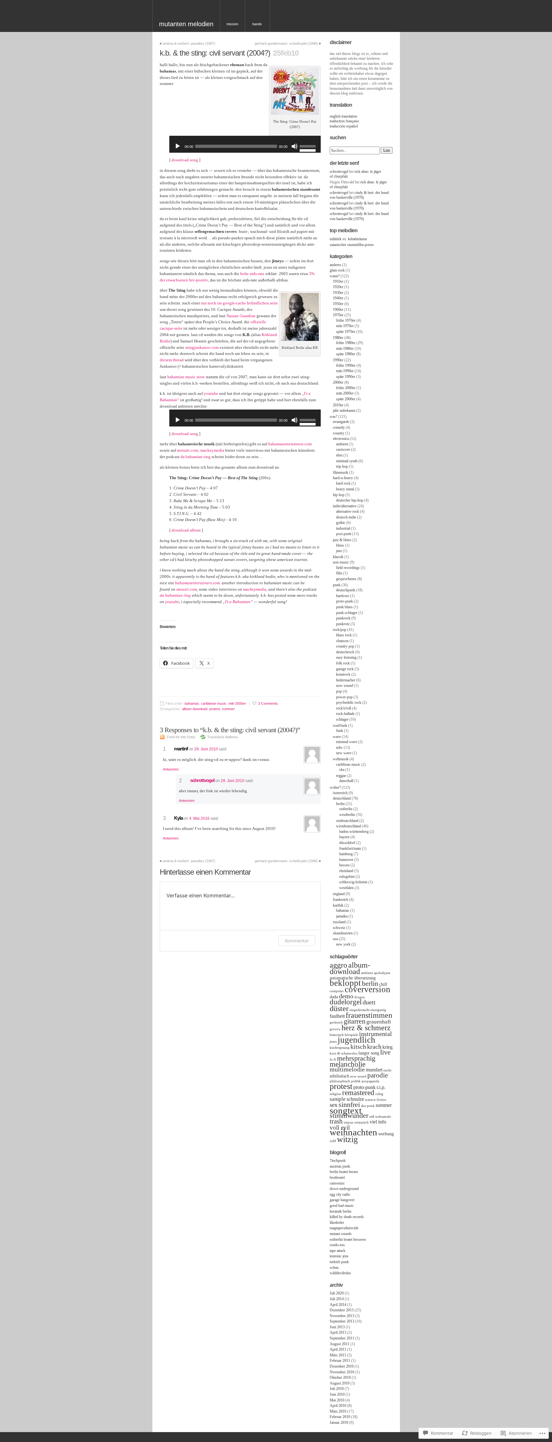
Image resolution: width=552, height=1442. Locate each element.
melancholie (347, 1064)
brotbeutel (337, 1177)
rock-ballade (345, 713)
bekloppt (345, 983)
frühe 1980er (346, 343)
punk (337, 585)
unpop (348, 1122)
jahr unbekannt (344, 410)
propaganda (370, 1081)
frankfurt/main (350, 848)
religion (335, 1094)
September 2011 (342, 1338)
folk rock (343, 663)
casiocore (343, 449)
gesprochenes (346, 579)
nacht (387, 1070)
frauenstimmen (369, 1015)
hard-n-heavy (343, 478)
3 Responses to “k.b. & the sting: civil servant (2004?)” (230, 730)
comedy (339, 427)
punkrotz (342, 624)
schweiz (339, 927)
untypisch (361, 1122)
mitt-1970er (345, 326)
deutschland (342, 798)
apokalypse (382, 973)
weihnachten (353, 1132)
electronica (341, 438)
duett (369, 1002)
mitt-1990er (345, 371)
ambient (342, 444)
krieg (387, 1047)
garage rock (345, 669)
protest (214, 709)
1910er (338, 281)
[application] (245, 146)
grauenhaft (378, 1021)
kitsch (358, 1046)
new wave (343, 753)
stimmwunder (349, 1115)
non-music (341, 562)
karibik (338, 905)
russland (339, 922)
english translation (343, 116)
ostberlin (345, 809)
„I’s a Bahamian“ (238, 601)
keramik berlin (340, 1211)
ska (341, 769)
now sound (344, 685)
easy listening (346, 657)
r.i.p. (381, 1087)
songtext (346, 1110)
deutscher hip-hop (349, 500)
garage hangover (342, 1200)
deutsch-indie (346, 517)
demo (346, 996)
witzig (347, 1139)
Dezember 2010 (342, 1366)
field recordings (348, 567)
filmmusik (340, 472)
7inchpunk (338, 1160)
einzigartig (378, 1010)
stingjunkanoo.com (202, 347)
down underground (344, 1188)
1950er (338, 304)
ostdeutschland (347, 820)
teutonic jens (339, 1256)
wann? (335, 276)
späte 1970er (345, 331)
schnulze (355, 1099)
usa (335, 939)
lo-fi (333, 1059)
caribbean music (213, 703)
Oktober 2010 (340, 1377)
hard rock (343, 483)
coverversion (367, 989)
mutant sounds (341, 1233)
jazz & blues (342, 540)
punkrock (343, 618)
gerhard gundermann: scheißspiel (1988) (286, 43)
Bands (257, 24)
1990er (338, 360)
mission (232, 24)
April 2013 (338, 1332)
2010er (338, 405)
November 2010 (342, 1372)
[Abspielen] (177, 146)
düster (339, 1008)
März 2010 (338, 1411)
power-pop (344, 697)
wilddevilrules (340, 1273)
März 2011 (338, 1355)
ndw (339, 747)
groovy (335, 1029)
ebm (339, 455)
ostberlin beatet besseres (348, 1239)
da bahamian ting (195, 456)
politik (356, 1081)
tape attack (337, 1250)
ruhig (379, 1094)
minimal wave (346, 742)
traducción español (344, 126)
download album (186, 530)
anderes (335, 265)
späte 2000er (345, 399)
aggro (338, 965)
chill (383, 984)
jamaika (342, 916)
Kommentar (297, 940)
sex (334, 1104)
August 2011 (339, 1344)
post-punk (343, 534)
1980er (338, 337)
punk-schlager (346, 612)
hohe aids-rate (252, 273)
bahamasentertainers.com (290, 443)
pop (339, 691)
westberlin (347, 814)
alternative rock (347, 511)
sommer (228, 709)
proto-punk (344, 601)
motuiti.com (187, 450)
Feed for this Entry (181, 737)
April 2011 (338, 1349)
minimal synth (346, 461)
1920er (338, 287)
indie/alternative (344, 506)
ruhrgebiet (347, 876)
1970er (338, 315)
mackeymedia (212, 450)
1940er (338, 298)
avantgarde (341, 421)
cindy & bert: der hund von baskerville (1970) (359, 195)
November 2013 (342, 1316)
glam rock (337, 270)
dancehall (346, 781)
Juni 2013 (337, 1327)
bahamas (192, 703)
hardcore (342, 596)
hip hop (338, 495)
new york (343, 944)
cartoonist (337, 1183)
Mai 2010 (337, 1400)
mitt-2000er (237, 703)
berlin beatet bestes (344, 1172)
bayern (344, 837)
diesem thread (172, 359)
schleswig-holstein (353, 882)
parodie (377, 1075)
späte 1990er (345, 376)
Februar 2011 (340, 1360)
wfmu (334, 1267)
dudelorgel (346, 1002)
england (339, 894)
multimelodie (347, 1069)
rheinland (346, 871)
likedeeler (337, 1222)
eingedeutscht (359, 1010)
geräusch (336, 1022)
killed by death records (347, 1217)
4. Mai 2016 (199, 818)
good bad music (342, 1205)
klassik (338, 557)
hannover (346, 859)
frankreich (340, 899)
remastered (358, 1093)
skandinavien (343, 933)
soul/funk (340, 725)
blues (340, 545)
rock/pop (339, 629)
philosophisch (340, 1081)
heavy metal (345, 489)
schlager (342, 719)
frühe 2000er (346, 388)
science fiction (375, 1099)
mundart (374, 1069)
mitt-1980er (345, 348)
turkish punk (339, 1262)
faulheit (337, 1016)
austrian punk (340, 1166)
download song (185, 159)
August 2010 (339, 1383)
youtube (211, 393)
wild (333, 1141)
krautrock (343, 674)
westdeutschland (348, 826)
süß (371, 1116)
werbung (386, 1133)
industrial (343, 528)
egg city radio (340, 1194)
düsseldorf (347, 842)
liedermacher (345, 680)
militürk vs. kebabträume (348, 239)
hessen (344, 865)
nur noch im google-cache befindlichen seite (239, 303)
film (339, 573)
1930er (338, 292)
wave (337, 736)
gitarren (354, 1021)
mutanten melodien (186, 23)
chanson (342, 641)
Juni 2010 (337, 1394)
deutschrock (345, 652)
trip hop (342, 466)
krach (374, 1046)
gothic (340, 522)
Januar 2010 (339, 1422)
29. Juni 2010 (206, 749)
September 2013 (342, 1321)
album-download (194, 709)
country (338, 433)
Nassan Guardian (241, 315)
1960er (338, 309)
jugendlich (356, 1040)
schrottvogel (202, 780)
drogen (359, 997)
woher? (335, 787)
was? (333, 416)
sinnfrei (349, 1104)
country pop (345, 646)
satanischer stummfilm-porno (352, 244)
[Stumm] (294, 146)
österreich (340, 793)
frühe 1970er (346, 320)
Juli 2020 (337, 1293)
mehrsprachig (356, 1058)
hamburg (346, 854)
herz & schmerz (366, 1027)
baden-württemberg (354, 831)
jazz (339, 550)
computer (337, 991)
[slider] (309, 141)
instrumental (375, 1033)
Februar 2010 (340, 1417)
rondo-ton (337, 1245)
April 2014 (338, 1304)
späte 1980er (345, 354)
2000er (338, 382)
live (385, 1052)
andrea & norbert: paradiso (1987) (189, 43)
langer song (368, 1053)
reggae (341, 775)
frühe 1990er (346, 365)
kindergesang (339, 1047)
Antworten (171, 769)
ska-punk (368, 1106)
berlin (340, 804)
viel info (378, 1121)
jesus (333, 1041)
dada (334, 996)
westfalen (346, 888)
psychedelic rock (348, 702)
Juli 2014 (337, 1299)
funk (339, 730)
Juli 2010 (337, 1388)
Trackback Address (222, 737)
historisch (337, 1035)
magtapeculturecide (344, 1228)
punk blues (344, 607)
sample (338, 1099)
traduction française (344, 121)
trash (336, 1121)
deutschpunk (345, 590)
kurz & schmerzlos (343, 1053)
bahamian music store (186, 376)
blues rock (344, 635)
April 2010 (338, 1405)
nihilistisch (339, 1076)
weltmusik (341, 759)
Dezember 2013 (342, 1310)
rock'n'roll (343, 708)
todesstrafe (383, 1116)
